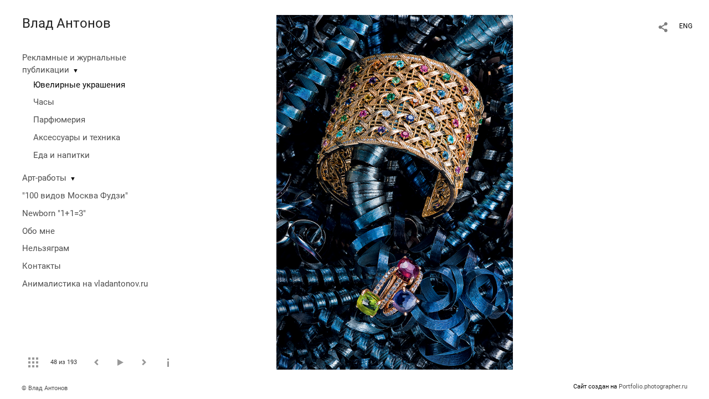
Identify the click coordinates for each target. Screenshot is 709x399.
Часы (43, 102)
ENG (685, 26)
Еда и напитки (61, 155)
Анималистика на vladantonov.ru (85, 284)
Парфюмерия (59, 120)
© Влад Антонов (45, 388)
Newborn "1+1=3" (54, 213)
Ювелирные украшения (79, 85)
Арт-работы (44, 178)
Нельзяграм (45, 248)
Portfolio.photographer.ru (653, 386)
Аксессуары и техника (76, 137)
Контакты (41, 266)
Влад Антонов (66, 23)
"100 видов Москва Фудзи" (75, 196)
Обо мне (38, 231)
